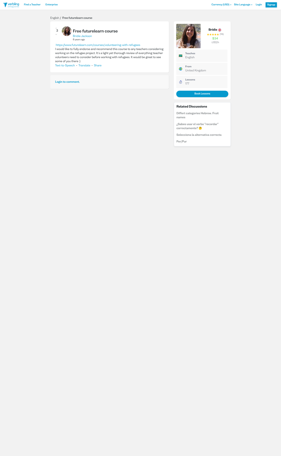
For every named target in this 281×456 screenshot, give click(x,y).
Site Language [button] (242, 5)
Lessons (190, 80)
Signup (271, 5)
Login (259, 5)
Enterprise (51, 5)
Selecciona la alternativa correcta (198, 135)
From (188, 67)
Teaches (190, 54)
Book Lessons (202, 94)
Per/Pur (181, 141)
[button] (221, 5)
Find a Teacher (32, 5)
